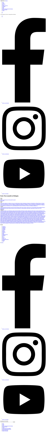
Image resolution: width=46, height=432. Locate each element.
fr (2, 12)
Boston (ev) (40, 203)
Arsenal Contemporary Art (39, 210)
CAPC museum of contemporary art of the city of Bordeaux (23, 212)
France (20, 207)
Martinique (40, 207)
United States (28, 208)
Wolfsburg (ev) (35, 205)
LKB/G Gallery (38, 216)
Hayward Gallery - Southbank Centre (36, 214)
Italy (29, 207)
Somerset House (24, 220)
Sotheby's (28, 220)
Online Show (4, 238)
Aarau (1, 203)
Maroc (36, 207)
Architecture (4, 227)
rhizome (41, 219)
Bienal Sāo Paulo (15, 211)
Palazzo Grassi (7, 219)
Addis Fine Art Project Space (32, 210)
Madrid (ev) (14, 204)
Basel (32, 203)
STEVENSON (2, 221)
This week (3, 199)
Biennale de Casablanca (21, 211)
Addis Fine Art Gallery (24, 210)
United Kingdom (24, 208)
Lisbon (1, 204)
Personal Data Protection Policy (6, 429)
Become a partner (4, 9)
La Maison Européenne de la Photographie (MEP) (17, 216)
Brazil (10, 207)
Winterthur (31, 205)
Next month (14, 199)
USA (40, 208)
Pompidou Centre (26, 219)
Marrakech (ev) (23, 204)
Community (4, 232)
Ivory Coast (31, 207)
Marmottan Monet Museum (6, 218)
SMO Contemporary (19, 220)
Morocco (43, 207)
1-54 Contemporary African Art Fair (12, 210)
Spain (16, 208)
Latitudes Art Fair (27, 216)
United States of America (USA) (35, 208)
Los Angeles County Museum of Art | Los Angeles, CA (10, 217)
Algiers (21, 203)
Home (3, 2)
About (3, 425)
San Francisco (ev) (4, 205)
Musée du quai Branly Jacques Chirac (38, 218)
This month (10, 199)
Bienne (37, 203)
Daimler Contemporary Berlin (22, 213)
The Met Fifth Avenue (26, 222)
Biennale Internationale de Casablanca (30, 211)
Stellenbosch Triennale (38, 220)
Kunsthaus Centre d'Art (37, 215)
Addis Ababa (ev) (17, 203)
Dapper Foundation (29, 213)
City (1, 202)
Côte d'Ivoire (15, 207)
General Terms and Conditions (6, 428)
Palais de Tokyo (2, 219)
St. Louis (13, 205)
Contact (3, 10)
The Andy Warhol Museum (28, 221)
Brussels (43, 203)
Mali (34, 207)
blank (37, 211)
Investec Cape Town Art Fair (15, 215)
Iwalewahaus (21, 215)
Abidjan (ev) (6, 203)
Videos (3, 7)
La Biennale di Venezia (7, 216)
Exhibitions (3, 235)
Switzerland (18, 208)
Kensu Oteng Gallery (26, 215)
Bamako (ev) (29, 203)
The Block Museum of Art (41, 221)
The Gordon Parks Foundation (18, 222)
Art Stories (3, 229)
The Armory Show (35, 221)
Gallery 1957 (7, 214)
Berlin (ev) (34, 203)
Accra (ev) (13, 203)
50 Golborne (19, 210)
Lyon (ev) (11, 204)
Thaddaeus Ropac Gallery (20, 221)
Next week (7, 199)
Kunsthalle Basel (31, 215)
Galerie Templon (2, 214)
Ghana (27, 207)
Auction (3, 230)
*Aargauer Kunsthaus (3, 210)
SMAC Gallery (14, 220)
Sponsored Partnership (5, 239)
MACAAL (32, 217)
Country (2, 206)
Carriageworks (35, 212)
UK (20, 208)
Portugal (7, 208)
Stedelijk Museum (32, 220)
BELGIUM (7, 207)
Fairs (3, 236)
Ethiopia (18, 207)
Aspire (5, 211)
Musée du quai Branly (30, 218)
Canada (12, 207)
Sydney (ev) (21, 205)
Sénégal (10, 208)
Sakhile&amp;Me (9, 220)
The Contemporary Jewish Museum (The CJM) (7, 222)
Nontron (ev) (35, 204)
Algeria (1, 207)
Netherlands (2, 208)
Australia (4, 207)
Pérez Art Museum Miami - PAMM (14, 219)
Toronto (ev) (25, 205)
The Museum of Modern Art (33, 222)
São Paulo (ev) (9, 205)
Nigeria (5, 208)
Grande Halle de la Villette (18, 214)
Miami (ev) (27, 204)
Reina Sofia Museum (37, 219)
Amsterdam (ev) (25, 203)
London (4, 204)
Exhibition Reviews (5, 5)
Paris (38, 204)
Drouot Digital (34, 213)
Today (1, 199)
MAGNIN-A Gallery (37, 217)
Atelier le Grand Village (9, 211)
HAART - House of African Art (26, 214)
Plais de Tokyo (22, 219)
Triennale (3, 240)
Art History (3, 6)
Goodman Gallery (11, 214)
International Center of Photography (5, 215)
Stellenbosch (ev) (16, 205)
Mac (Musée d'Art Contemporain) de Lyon (24, 217)
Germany (25, 207)
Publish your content (5, 430)
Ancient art (3, 226)
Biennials (3, 231)
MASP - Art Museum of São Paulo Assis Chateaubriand (18, 218)
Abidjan (3, 203)
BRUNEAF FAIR (12, 212)
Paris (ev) (40, 204)
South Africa (13, 208)
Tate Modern (15, 221)
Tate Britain (11, 221)
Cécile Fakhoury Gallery (40, 212)
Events (3, 3)
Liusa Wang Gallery (33, 216)
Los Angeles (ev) (7, 204)
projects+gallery (31, 219)
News (3, 4)
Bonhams (39, 211)
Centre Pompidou (2, 213)
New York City (31, 204)
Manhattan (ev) (18, 204)
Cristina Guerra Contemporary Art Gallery (12, 213)
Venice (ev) (28, 205)
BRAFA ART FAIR (7, 212)
